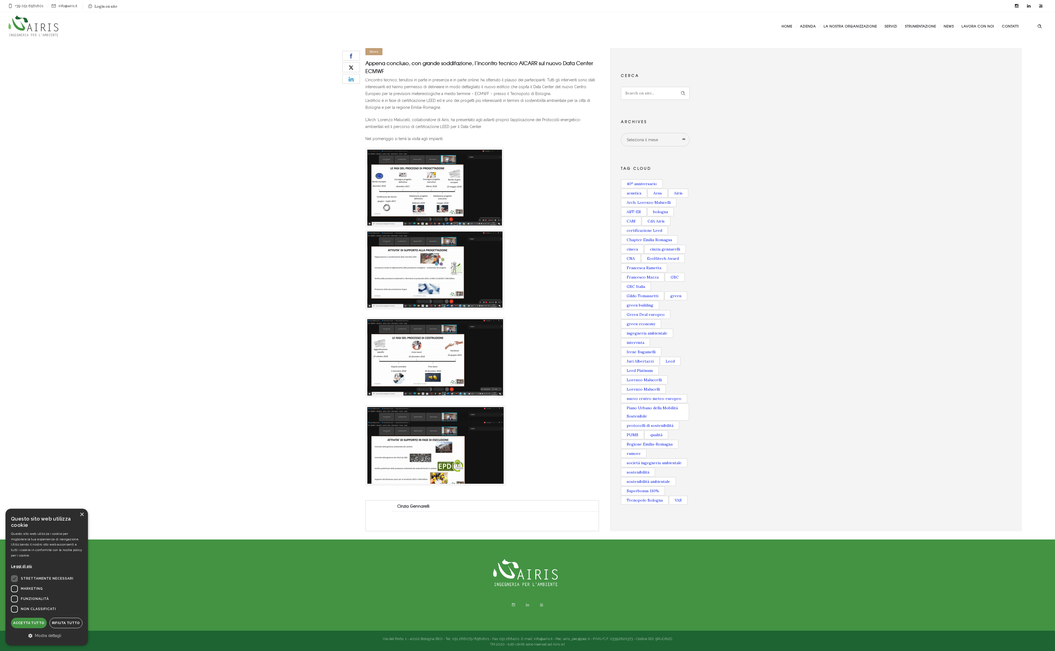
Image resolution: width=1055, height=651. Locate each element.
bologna (660, 211)
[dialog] (46, 577)
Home (787, 26)
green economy (641, 323)
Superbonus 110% (643, 490)
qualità (656, 434)
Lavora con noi (978, 26)
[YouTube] (1041, 6)
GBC (675, 277)
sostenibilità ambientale (648, 481)
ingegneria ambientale (647, 333)
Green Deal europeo (646, 314)
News (949, 26)
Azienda (808, 26)
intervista (635, 342)
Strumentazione (920, 26)
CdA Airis (656, 221)
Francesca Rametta (644, 267)
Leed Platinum (640, 370)
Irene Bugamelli (641, 351)
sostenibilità (638, 472)
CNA (631, 258)
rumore (634, 453)
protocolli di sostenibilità (650, 425)
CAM (631, 221)
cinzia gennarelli (665, 249)
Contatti (1010, 26)
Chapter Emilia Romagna (649, 239)
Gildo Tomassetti (642, 295)
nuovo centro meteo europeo (654, 398)
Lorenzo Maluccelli (644, 379)
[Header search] (1040, 26)
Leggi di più (21, 566)
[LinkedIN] (1029, 6)
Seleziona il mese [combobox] (642, 140)
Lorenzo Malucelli (643, 389)
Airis (678, 193)
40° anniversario (642, 183)
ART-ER (634, 211)
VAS (678, 500)
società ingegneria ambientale (654, 462)
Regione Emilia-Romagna (650, 444)
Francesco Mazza (643, 277)
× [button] (82, 515)
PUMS (632, 434)
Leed (670, 361)
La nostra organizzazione (850, 26)
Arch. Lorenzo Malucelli (649, 202)
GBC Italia (636, 286)
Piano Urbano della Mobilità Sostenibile (652, 412)
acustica (634, 193)
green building (640, 305)
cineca (632, 249)
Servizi (891, 26)
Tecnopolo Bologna (645, 500)
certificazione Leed (644, 230)
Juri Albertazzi (640, 361)
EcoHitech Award (663, 258)
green (675, 295)
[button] (46, 636)
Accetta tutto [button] (28, 623)
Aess (657, 193)
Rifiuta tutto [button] (66, 623)
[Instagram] (1016, 6)
